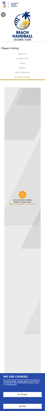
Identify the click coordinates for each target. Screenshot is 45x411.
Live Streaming (22, 73)
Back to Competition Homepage (22, 204)
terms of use (11, 381)
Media (22, 68)
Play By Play (22, 59)
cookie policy (11, 384)
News (22, 63)
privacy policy (22, 381)
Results (22, 54)
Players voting (22, 77)
